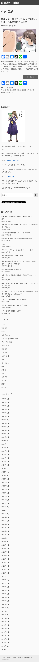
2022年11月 (6, 510)
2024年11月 (6, 444)
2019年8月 (5, 622)
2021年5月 (5, 559)
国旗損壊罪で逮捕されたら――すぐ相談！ (16, 233)
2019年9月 (5, 618)
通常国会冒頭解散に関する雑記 (12, 255)
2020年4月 (5, 594)
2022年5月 (5, 521)
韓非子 (32, 90)
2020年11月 (6, 580)
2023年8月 (5, 482)
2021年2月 (5, 569)
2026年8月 (5, 399)
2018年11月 (6, 649)
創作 (3, 332)
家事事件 (5, 349)
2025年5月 (5, 434)
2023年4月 (5, 496)
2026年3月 (5, 409)
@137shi (8, 176)
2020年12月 (6, 576)
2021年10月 (6, 541)
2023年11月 (6, 472)
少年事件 (5, 352)
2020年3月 (5, 597)
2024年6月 (5, 458)
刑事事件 (5, 328)
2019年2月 (5, 639)
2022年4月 (5, 524)
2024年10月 (6, 447)
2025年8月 (5, 427)
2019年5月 (5, 632)
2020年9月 (5, 583)
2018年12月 (6, 646)
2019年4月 (5, 635)
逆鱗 (24, 90)
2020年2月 (5, 601)
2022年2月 (5, 531)
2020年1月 (5, 604)
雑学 (28, 90)
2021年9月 (5, 545)
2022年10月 (6, 514)
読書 (11, 88)
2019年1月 (5, 642)
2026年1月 (5, 416)
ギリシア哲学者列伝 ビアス (11, 311)
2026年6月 (5, 406)
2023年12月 (6, 468)
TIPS (4, 88)
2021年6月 (5, 555)
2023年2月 (5, 503)
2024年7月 (5, 454)
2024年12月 (6, 441)
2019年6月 (5, 628)
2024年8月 (5, 451)
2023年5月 (5, 493)
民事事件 (5, 377)
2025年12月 (6, 420)
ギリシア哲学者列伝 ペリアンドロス (14, 299)
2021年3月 (5, 566)
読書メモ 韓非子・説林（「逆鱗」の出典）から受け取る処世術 (19, 21)
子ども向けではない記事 (10, 339)
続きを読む (30, 77)
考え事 (4, 380)
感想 (8, 90)
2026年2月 (5, 413)
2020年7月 (5, 590)
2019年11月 (6, 611)
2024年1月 (5, 465)
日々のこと (5, 363)
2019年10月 (6, 615)
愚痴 (3, 359)
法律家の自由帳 (10, 3)
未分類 (4, 370)
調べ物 (4, 387)
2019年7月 (5, 625)
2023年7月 (5, 486)
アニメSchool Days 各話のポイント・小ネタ (17, 250)
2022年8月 (5, 517)
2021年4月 (5, 562)
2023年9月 (5, 479)
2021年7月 (5, 552)
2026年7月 (5, 402)
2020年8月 (5, 587)
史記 (4, 90)
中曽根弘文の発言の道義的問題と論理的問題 (17, 238)
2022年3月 (5, 527)
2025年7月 (5, 430)
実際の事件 (5, 345)
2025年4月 (5, 437)
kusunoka (19, 26)
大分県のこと (6, 335)
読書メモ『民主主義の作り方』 (12, 269)
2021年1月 (5, 573)
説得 (14, 90)
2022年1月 (5, 534)
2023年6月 (5, 489)
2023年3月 (5, 500)
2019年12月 (6, 608)
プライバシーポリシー (8, 657)
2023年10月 (6, 475)
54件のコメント (8, 92)
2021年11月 (6, 538)
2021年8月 (5, 548)
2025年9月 (5, 423)
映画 (3, 366)
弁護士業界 (5, 356)
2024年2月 (5, 461)
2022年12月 (6, 507)
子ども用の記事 (7, 342)
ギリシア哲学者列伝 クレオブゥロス (14, 305)
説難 (18, 90)
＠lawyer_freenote (12, 160)
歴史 (8, 88)
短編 (3, 244)
